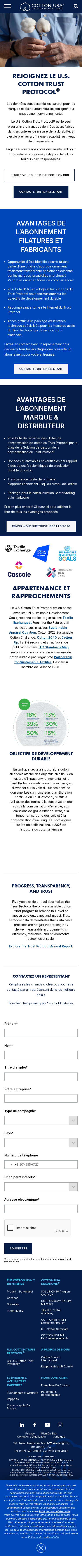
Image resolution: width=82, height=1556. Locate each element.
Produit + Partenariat (20, 1291)
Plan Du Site (49, 1433)
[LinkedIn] (21, 1425)
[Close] (41, 1546)
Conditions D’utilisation (32, 1436)
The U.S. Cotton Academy (51, 1312)
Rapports (13, 1399)
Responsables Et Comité (57, 1366)
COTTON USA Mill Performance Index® (54, 1337)
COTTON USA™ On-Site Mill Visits (56, 1303)
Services (12, 1298)
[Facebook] (34, 1425)
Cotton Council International (50, 1359)
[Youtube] (47, 1425)
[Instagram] (60, 1425)
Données (13, 1304)
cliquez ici (62, 1503)
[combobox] (11, 1165)
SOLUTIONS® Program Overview (56, 1293)
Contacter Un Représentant (41, 191)
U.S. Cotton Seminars (54, 1329)
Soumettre (18, 1248)
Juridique (59, 1436)
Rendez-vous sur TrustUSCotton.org (40, 175)
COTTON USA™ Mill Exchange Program (53, 1321)
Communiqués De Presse (18, 1407)
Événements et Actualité (22, 1392)
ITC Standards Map (53, 647)
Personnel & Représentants (50, 1393)
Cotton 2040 (47, 637)
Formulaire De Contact (55, 1385)
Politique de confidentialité (54, 1511)
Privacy (30, 1433)
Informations (15, 1310)
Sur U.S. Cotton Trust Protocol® (20, 1363)
